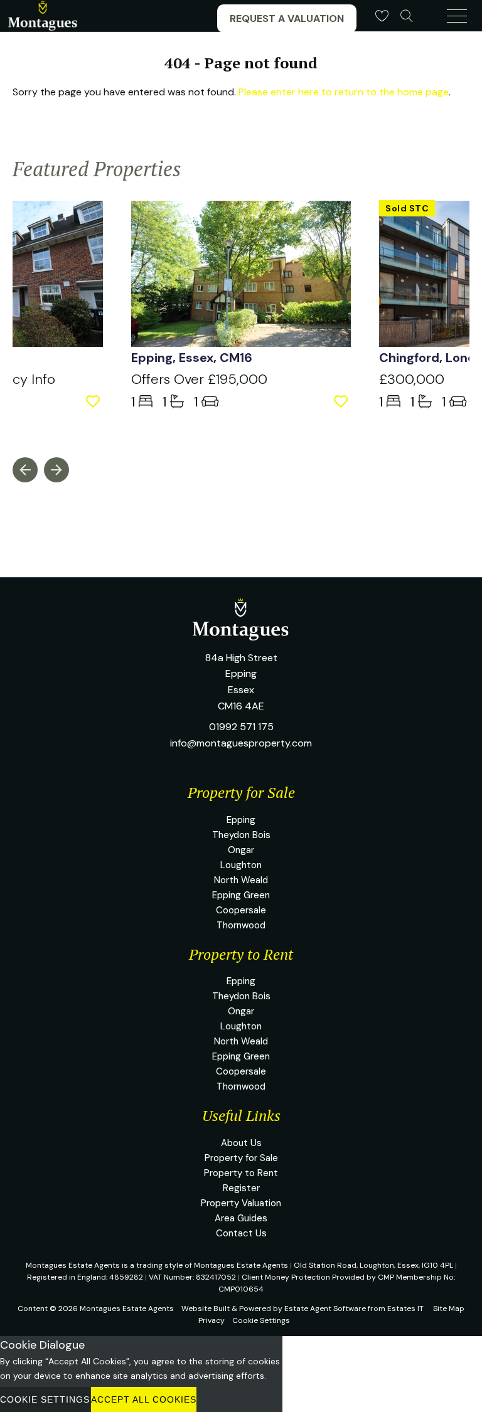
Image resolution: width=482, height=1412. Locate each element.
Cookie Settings (261, 1320)
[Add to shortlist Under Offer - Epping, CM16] (94, 402)
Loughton (241, 865)
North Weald (241, 880)
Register (241, 1188)
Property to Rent (241, 1173)
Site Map (448, 1308)
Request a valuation (287, 18)
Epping (241, 820)
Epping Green (241, 895)
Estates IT (405, 1308)
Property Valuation (241, 1203)
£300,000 (411, 379)
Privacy (211, 1320)
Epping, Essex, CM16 (191, 357)
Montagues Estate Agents (127, 1308)
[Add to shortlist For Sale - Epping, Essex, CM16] (342, 402)
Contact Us (241, 1233)
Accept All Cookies (143, 1399)
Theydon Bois (241, 835)
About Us (241, 1143)
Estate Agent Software (325, 1308)
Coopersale (241, 910)
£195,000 (199, 379)
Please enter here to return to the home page (343, 91)
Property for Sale (241, 1158)
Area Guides (241, 1218)
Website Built (205, 1308)
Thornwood (241, 925)
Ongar (241, 850)
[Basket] (381, 15)
